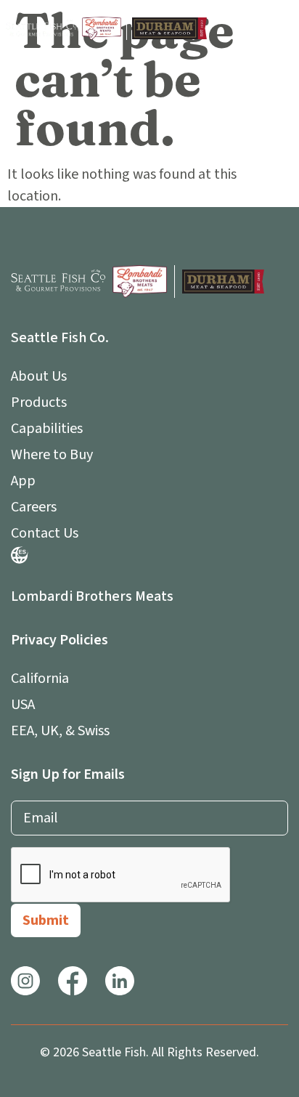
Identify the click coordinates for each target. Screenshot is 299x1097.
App (23, 481)
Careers (34, 507)
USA (23, 705)
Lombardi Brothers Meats (92, 596)
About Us (39, 376)
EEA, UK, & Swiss (60, 731)
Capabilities (47, 428)
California (40, 678)
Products (39, 402)
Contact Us (44, 533)
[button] (279, 28)
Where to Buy (52, 455)
